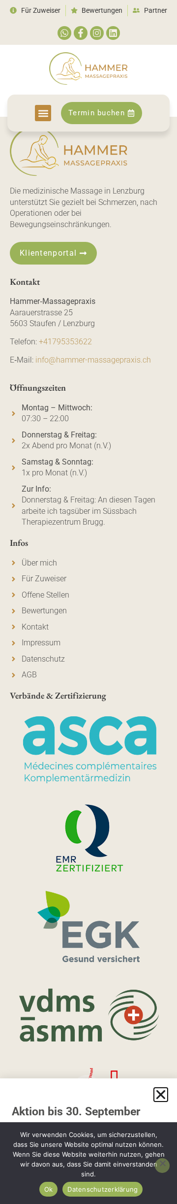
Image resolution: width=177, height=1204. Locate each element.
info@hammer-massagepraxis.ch (93, 360)
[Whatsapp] (64, 33)
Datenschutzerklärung (102, 1189)
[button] (43, 113)
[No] (162, 1165)
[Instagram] (97, 33)
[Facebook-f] (81, 33)
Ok (48, 1189)
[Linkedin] (113, 33)
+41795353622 (65, 341)
